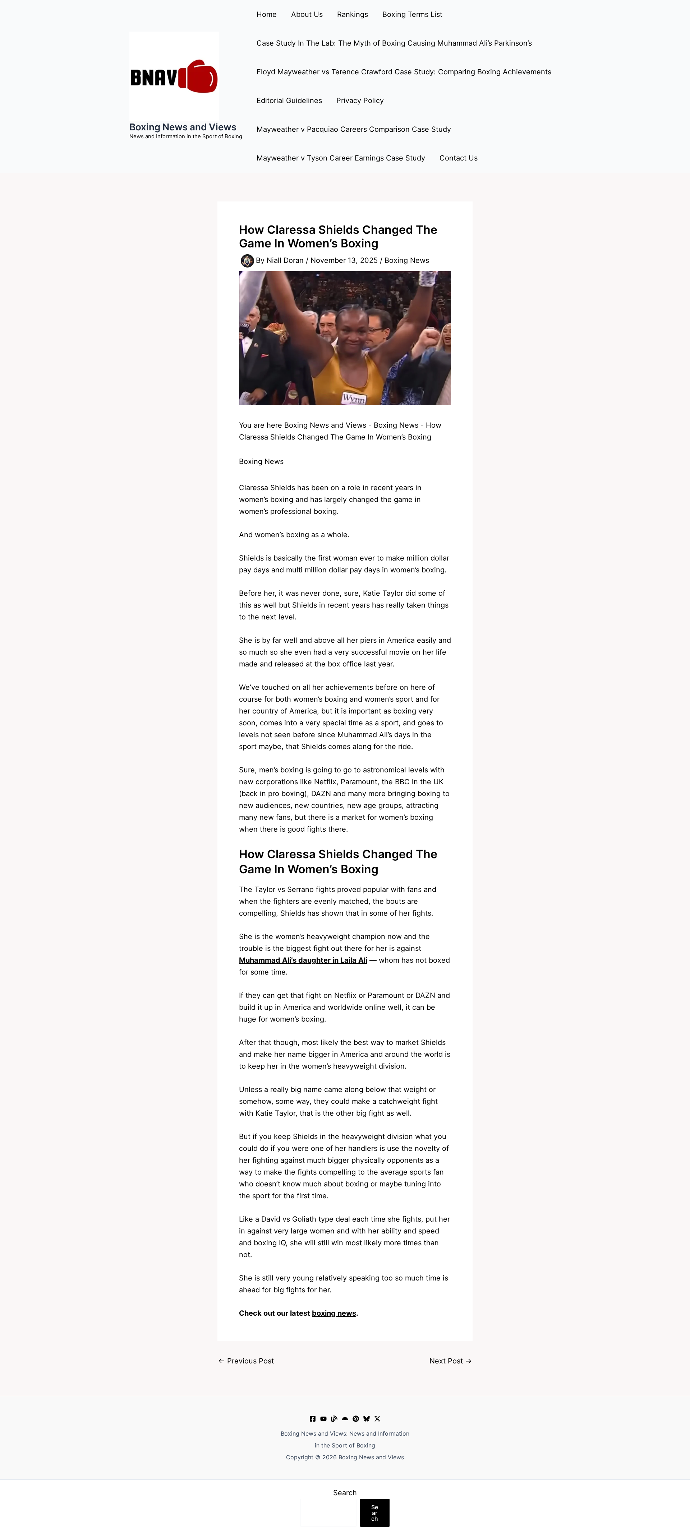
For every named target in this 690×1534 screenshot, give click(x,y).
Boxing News (407, 260)
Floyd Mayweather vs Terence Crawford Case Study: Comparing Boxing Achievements (404, 72)
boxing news (334, 1313)
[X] (377, 1419)
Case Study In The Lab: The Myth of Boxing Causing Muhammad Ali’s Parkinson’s (394, 43)
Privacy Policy (360, 100)
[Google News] (345, 1419)
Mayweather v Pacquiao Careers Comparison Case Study (354, 129)
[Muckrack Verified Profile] (334, 1419)
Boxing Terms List (412, 14)
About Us (307, 14)
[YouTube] (323, 1419)
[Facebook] (312, 1419)
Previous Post (246, 1361)
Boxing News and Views (182, 127)
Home (267, 14)
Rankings (352, 14)
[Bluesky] (366, 1419)
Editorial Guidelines (289, 100)
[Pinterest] (356, 1419)
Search (345, 1492)
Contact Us (459, 158)
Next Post (450, 1361)
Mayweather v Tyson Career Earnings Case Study (341, 158)
